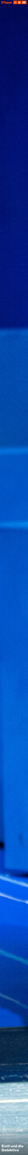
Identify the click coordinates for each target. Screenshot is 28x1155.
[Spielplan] (19, 2)
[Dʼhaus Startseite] (6, 2)
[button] (15, 2)
